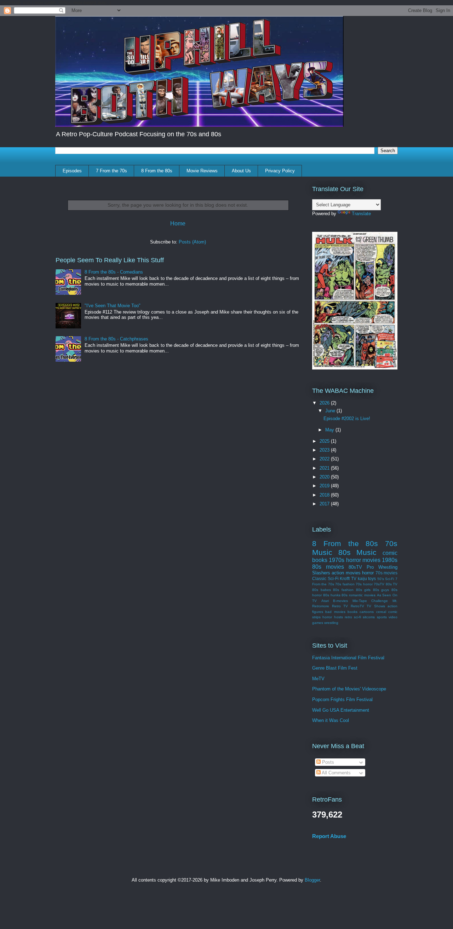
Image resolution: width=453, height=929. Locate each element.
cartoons (367, 612)
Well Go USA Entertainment (340, 710)
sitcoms (369, 617)
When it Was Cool (330, 720)
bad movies (335, 612)
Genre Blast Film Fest (334, 668)
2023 (325, 450)
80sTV (355, 567)
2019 (325, 485)
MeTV (318, 678)
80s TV (391, 584)
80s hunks (331, 595)
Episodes (72, 170)
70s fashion (344, 584)
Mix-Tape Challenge (370, 601)
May (330, 429)
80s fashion (343, 590)
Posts (327, 762)
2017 (325, 503)
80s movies (328, 567)
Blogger (312, 880)
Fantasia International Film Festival (348, 657)
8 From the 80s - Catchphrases (116, 339)
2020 (325, 477)
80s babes (321, 590)
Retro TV (340, 606)
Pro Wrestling (382, 567)
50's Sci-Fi (385, 579)
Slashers (321, 572)
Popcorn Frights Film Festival (342, 699)
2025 (325, 441)
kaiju (362, 578)
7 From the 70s (111, 170)
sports (382, 617)
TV (353, 578)
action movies (346, 572)
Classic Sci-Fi (325, 578)
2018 (325, 495)
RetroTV (357, 606)
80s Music (357, 552)
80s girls (363, 590)
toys (372, 578)
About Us (241, 170)
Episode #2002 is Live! (346, 418)
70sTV (379, 584)
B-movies (340, 601)
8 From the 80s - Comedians (114, 272)
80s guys (381, 590)
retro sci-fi (353, 617)
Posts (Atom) (192, 242)
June (331, 410)
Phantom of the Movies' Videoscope (349, 689)
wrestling (331, 623)
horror (368, 572)
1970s (336, 560)
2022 (325, 458)
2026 (325, 403)
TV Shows (376, 606)
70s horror (364, 584)
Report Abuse (329, 836)
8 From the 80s (156, 170)
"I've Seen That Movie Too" (113, 305)
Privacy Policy (280, 170)
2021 (325, 468)
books (352, 612)
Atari (325, 601)
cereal (381, 612)
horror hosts (332, 617)
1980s (389, 560)
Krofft (345, 578)
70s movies (386, 572)
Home (177, 223)
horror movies (363, 560)
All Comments (336, 772)
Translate (361, 213)
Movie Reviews (202, 170)
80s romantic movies (358, 595)
